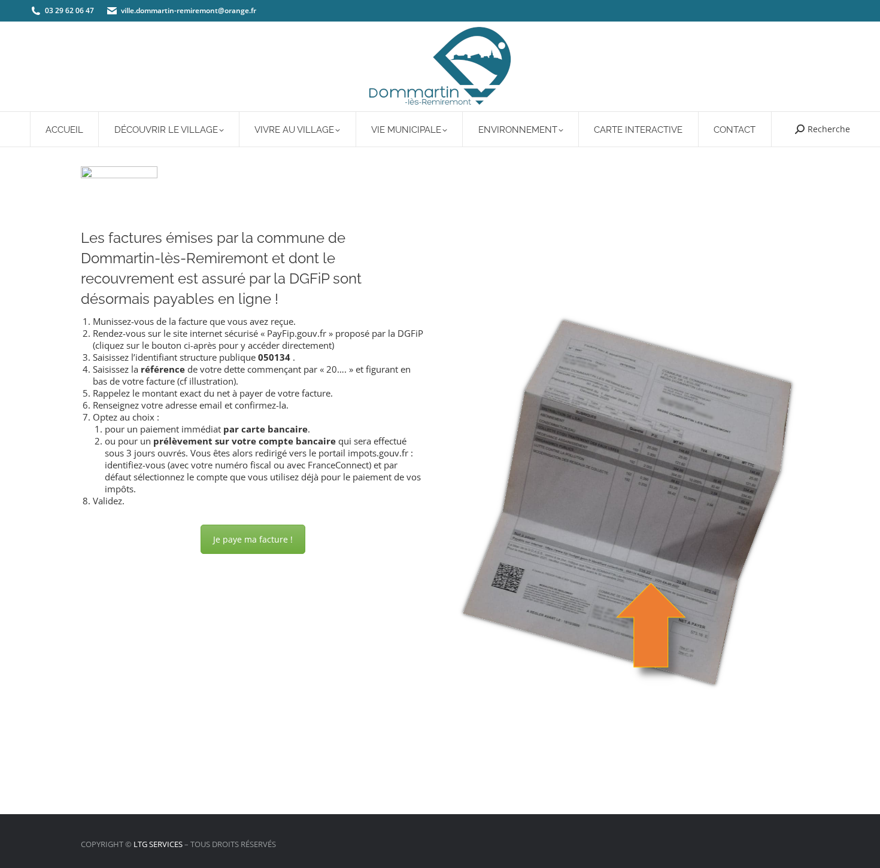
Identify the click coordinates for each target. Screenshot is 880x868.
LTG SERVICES (158, 844)
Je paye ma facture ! (253, 539)
